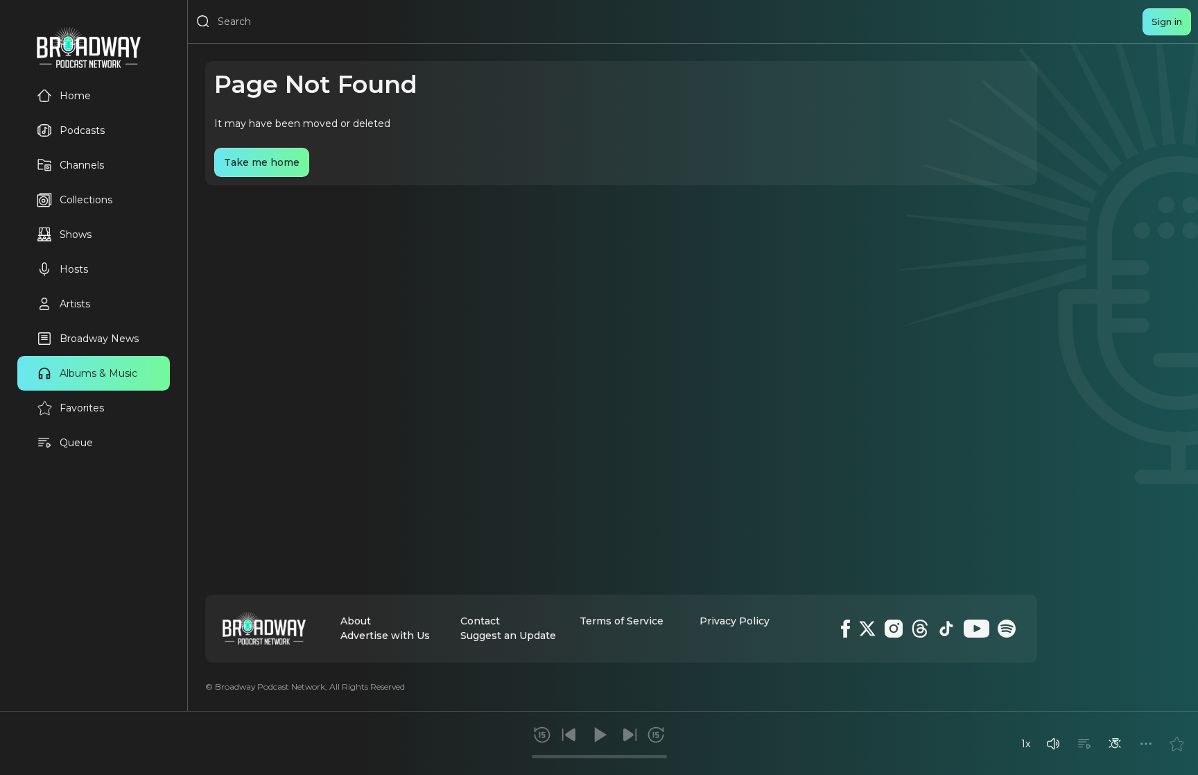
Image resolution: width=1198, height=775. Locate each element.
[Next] (629, 734)
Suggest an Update (508, 635)
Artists (75, 304)
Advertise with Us (385, 635)
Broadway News (99, 338)
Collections (86, 200)
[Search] (203, 21)
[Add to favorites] (1176, 744)
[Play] (599, 735)
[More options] (1146, 744)
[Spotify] (1007, 629)
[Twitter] (867, 629)
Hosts (74, 269)
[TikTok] (946, 629)
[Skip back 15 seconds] (542, 734)
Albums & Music (98, 373)
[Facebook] (845, 629)
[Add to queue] (1084, 744)
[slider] (599, 756)
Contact (480, 621)
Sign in (1167, 21)
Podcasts (82, 130)
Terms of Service (621, 621)
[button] (1053, 743)
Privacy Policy (735, 621)
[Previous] (569, 734)
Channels (82, 165)
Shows (76, 234)
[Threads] (920, 629)
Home (75, 96)
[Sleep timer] (1114, 743)
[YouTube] (976, 629)
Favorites (82, 408)
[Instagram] (894, 629)
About (355, 621)
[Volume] (1053, 743)
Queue (76, 442)
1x (1025, 744)
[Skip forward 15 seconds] (656, 734)
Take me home (262, 162)
